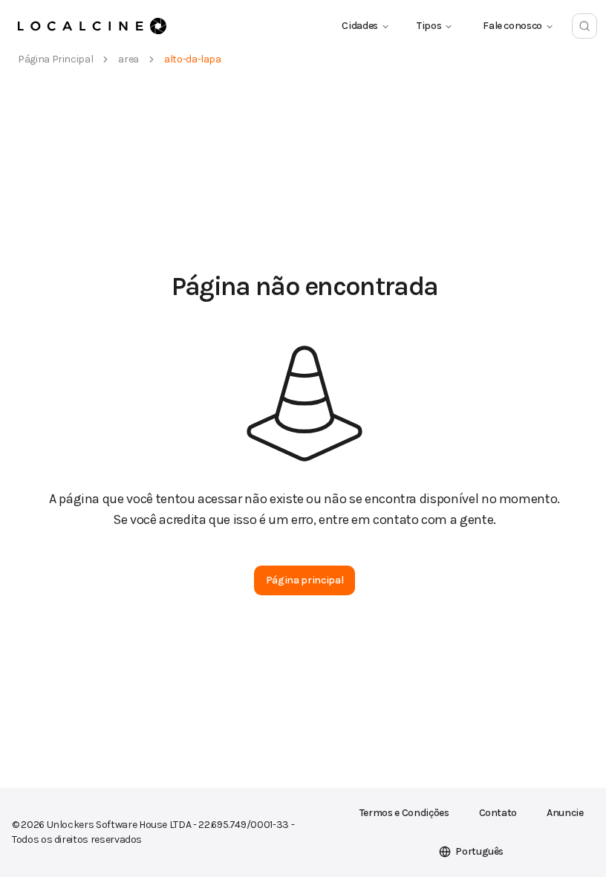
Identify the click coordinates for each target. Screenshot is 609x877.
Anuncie (565, 812)
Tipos (429, 25)
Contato (498, 812)
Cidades (360, 25)
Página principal (55, 59)
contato (396, 519)
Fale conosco (512, 25)
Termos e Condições (404, 812)
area (128, 59)
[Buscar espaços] (584, 26)
